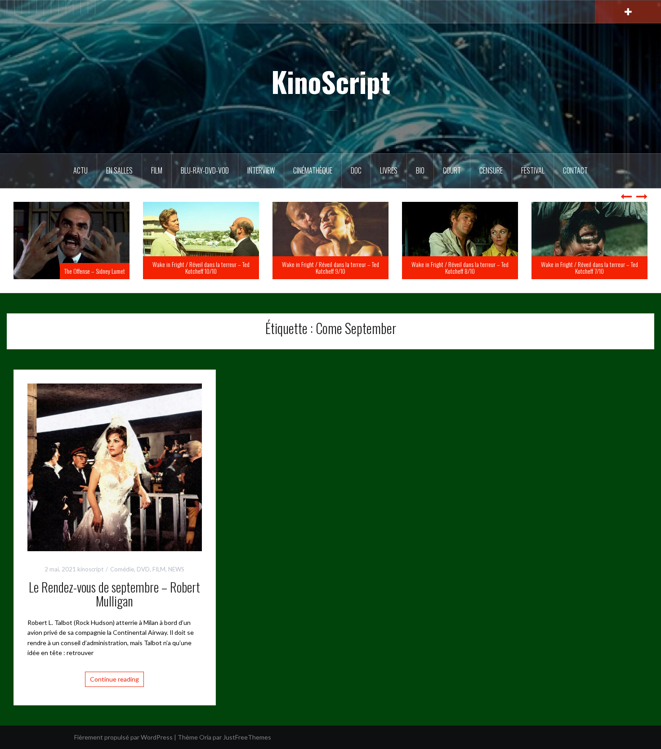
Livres (388, 170)
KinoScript (330, 81)
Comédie (122, 569)
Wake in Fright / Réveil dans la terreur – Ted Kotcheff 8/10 (460, 267)
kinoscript (90, 569)
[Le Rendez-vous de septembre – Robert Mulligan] (114, 466)
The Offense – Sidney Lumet (94, 271)
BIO (420, 170)
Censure (491, 170)
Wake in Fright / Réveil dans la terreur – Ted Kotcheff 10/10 (201, 267)
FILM (156, 170)
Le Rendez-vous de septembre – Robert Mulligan (114, 594)
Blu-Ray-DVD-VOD (205, 170)
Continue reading (114, 679)
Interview (261, 170)
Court (452, 170)
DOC (356, 170)
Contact (575, 170)
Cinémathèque (312, 170)
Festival (533, 170)
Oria (205, 737)
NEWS (176, 569)
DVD (143, 569)
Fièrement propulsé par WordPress (123, 737)
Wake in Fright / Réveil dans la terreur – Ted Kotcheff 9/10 (330, 267)
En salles (119, 170)
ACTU (80, 170)
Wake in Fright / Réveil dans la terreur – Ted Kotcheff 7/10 (589, 267)
